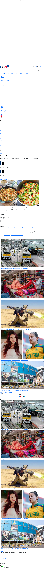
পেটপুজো (9, 80)
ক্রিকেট (2, 85)
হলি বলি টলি (2, 92)
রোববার (2, 106)
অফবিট (2, 87)
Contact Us (3, 556)
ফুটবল (3, 85)
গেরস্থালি (14, 80)
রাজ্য (4, 73)
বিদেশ (8, 73)
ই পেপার (2, 98)
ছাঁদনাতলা (2, 112)
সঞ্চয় (27, 73)
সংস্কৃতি (6, 92)
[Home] (4, 66)
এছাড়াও (1, 153)
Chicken (6, 392)
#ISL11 (2, 77)
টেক (10, 80)
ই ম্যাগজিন (2, 99)
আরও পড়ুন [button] (1, 397)
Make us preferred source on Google (6, 179)
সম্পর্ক (5, 80)
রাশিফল (26, 73)
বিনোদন (17, 73)
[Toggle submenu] (0, 150)
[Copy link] (1, 169)
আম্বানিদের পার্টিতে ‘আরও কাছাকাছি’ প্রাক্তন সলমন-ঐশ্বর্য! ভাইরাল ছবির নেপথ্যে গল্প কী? (18, 227)
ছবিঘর (23, 73)
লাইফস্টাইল (20, 73)
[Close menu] (0, 120)
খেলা (14, 73)
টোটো (11, 80)
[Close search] (33, 67)
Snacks (13, 392)
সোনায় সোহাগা (3, 111)
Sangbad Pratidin (4, 550)
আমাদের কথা (2, 104)
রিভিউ (4, 92)
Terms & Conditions (4, 560)
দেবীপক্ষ (2, 108)
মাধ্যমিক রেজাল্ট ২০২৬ (3, 109)
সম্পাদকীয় (2, 103)
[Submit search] (38, 70)
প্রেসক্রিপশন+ (11, 73)
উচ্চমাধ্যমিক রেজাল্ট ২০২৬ (4, 110)
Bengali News (2, 392)
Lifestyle (10, 392)
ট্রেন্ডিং (2, 100)
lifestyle (2, 551)
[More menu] (43, 73)
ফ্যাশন (7, 80)
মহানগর (3, 73)
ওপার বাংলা (2, 89)
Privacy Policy (3, 558)
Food (8, 392)
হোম (1, 76)
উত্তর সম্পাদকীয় (6, 104)
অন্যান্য (5, 85)
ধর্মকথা (2, 88)
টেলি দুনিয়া (9, 92)
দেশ (6, 73)
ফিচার (2, 107)
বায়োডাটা (2, 94)
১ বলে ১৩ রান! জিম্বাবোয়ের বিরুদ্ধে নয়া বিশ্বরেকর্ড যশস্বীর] (13, 235)
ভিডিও (2, 102)
